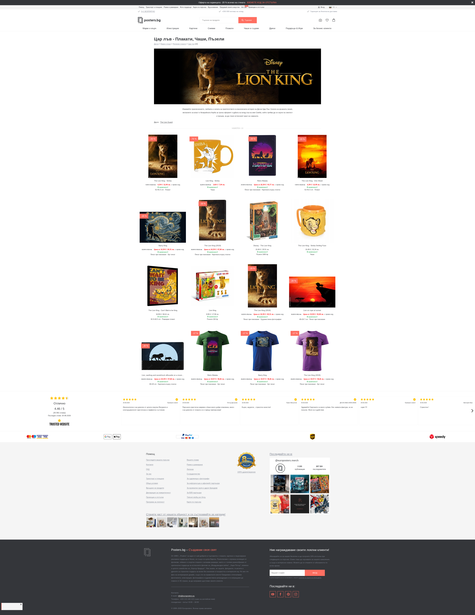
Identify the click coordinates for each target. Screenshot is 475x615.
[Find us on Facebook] (280, 594)
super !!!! (388, 405)
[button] (21, 604)
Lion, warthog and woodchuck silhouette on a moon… (163, 375)
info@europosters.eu (186, 596)
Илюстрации (173, 28)
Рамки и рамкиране (171, 7)
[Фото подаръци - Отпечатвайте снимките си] (320, 20)
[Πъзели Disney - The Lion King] (262, 221)
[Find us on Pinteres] (288, 594)
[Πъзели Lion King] (213, 286)
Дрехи (272, 28)
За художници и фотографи (198, 478)
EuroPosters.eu (154, 20)
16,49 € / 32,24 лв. (312, 249)
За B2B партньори (194, 493)
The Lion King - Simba (163, 181)
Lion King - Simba (213, 181)
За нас (148, 474)
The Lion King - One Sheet (312, 181)
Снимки (211, 28)
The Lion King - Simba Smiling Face (312, 246)
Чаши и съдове (251, 28)
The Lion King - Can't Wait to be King (162, 310)
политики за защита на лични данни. (310, 577)
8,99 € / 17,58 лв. (212, 314)
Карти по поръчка (199, 7)
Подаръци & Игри (294, 28)
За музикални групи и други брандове (202, 488)
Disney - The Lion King (262, 246)
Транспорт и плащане (154, 7)
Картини (193, 28)
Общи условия (152, 483)
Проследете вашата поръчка (157, 460)
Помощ (141, 7)
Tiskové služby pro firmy (196, 497)
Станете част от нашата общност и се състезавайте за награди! (186, 514)
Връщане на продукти (155, 488)
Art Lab (244, 7)
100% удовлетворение (246, 472)
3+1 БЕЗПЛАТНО (148, 11)
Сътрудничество (193, 474)
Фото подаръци (185, 7)
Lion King (212, 310)
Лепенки (190, 469)
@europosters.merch (286, 460)
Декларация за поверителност (158, 493)
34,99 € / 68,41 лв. (163, 314)
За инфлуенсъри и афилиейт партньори (203, 483)
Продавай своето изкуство (230, 7)
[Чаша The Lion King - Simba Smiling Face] (312, 221)
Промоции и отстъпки (256, 7)
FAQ (148, 469)
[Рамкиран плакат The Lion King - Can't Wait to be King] (163, 286)
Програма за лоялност (155, 502)
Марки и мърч (149, 28)
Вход (323, 7)
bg (334, 7)
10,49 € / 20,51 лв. (262, 249)
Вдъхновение (213, 7)
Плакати (230, 28)
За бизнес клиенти (322, 28)
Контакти (149, 465)
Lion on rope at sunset (312, 310)
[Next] (472, 410)
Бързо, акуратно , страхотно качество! (269, 405)
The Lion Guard (166, 122)
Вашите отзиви (193, 460)
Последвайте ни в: (281, 454)
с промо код (162, 185)
